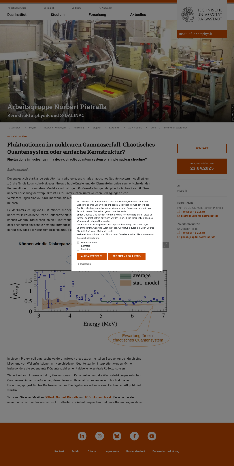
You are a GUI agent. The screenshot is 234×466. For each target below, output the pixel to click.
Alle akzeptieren (91, 256)
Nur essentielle (89, 242)
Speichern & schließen (127, 256)
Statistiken (86, 249)
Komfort (85, 246)
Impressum (86, 264)
